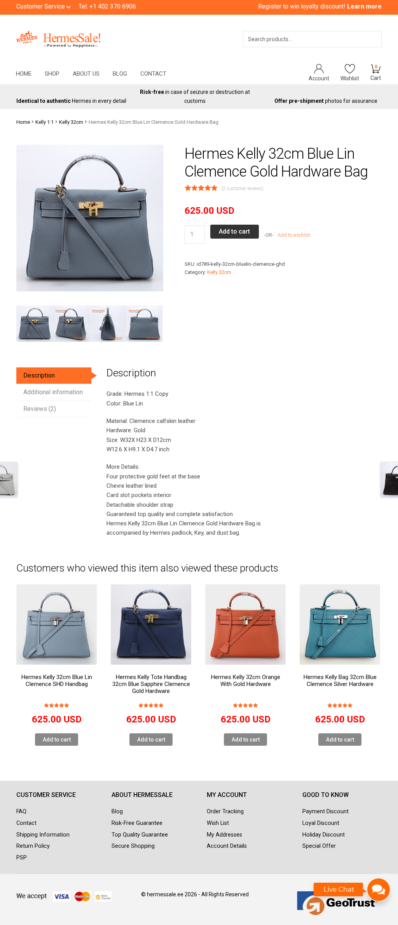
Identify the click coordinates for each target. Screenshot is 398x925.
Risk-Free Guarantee (137, 823)
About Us (86, 73)
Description (39, 375)
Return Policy (33, 846)
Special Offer (319, 846)
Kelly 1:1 (44, 122)
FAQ (21, 811)
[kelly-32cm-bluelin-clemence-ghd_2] (107, 323)
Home (23, 73)
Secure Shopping (133, 846)
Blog (120, 73)
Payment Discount (325, 811)
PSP (21, 857)
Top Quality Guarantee (140, 834)
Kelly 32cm (71, 122)
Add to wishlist (293, 235)
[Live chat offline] (352, 893)
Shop (52, 73)
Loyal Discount (320, 823)
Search (365, 49)
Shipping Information (43, 834)
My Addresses (224, 834)
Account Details (227, 846)
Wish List (218, 823)
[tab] (54, 375)
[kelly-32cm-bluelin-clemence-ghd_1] (71, 323)
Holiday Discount (323, 834)
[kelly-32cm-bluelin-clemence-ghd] (34, 323)
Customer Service (41, 6)
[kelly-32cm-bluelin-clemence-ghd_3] (144, 323)
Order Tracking (225, 811)
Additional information (53, 392)
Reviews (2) (39, 408)
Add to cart (234, 231)
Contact (153, 73)
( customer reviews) (243, 188)
